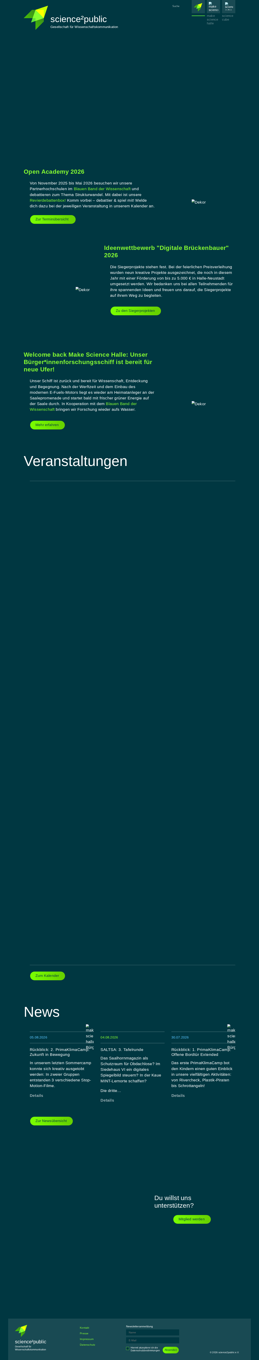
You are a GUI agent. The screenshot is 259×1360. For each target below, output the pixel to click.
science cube (227, 17)
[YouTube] (241, 1328)
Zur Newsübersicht (51, 1121)
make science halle (212, 19)
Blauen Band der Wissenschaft (103, 189)
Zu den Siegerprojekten (135, 311)
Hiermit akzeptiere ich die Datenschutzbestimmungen (145, 1349)
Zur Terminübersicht (52, 219)
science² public (198, 28)
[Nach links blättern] (47, 94)
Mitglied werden (192, 1219)
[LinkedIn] (232, 1328)
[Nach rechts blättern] (212, 94)
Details (36, 1095)
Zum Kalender (47, 976)
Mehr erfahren (47, 425)
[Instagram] (222, 1328)
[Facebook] (213, 1328)
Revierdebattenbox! (48, 200)
